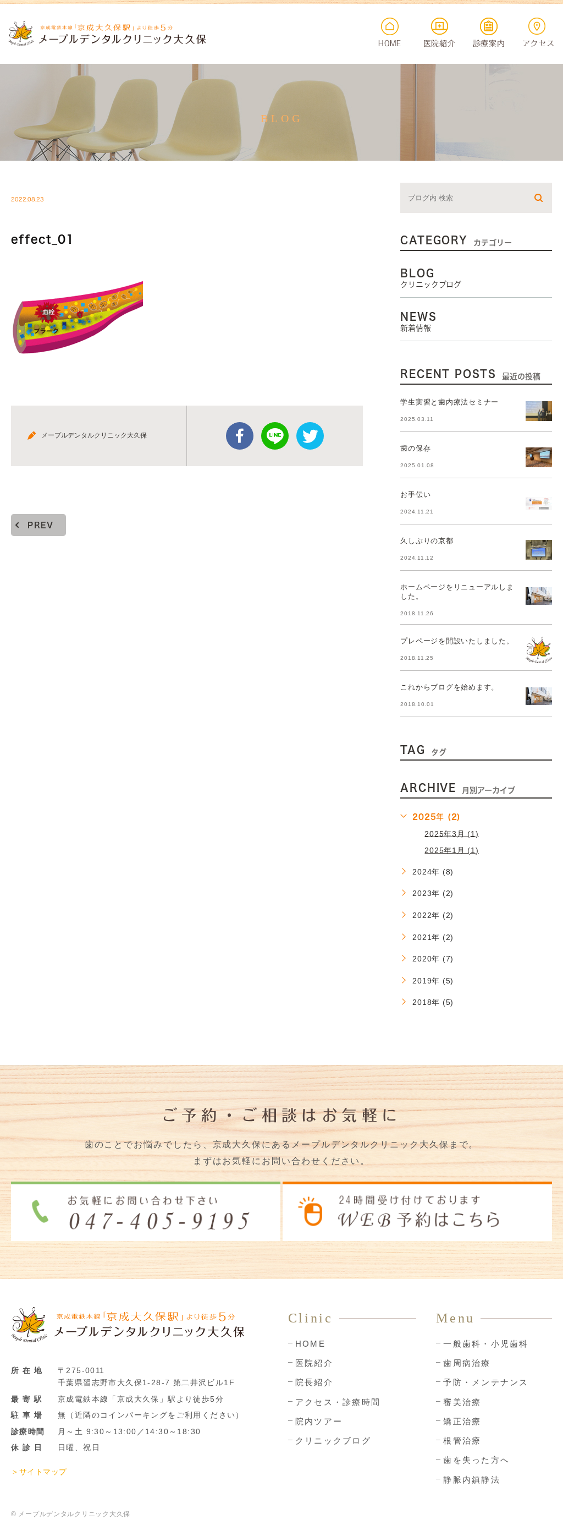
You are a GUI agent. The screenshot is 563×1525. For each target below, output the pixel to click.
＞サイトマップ (39, 1471)
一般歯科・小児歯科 (485, 1343)
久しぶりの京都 (426, 541)
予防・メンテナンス (485, 1382)
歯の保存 (415, 448)
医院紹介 (314, 1363)
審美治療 (462, 1402)
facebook (239, 436)
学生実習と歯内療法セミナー (449, 402)
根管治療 (462, 1440)
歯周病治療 (466, 1363)
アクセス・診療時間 (337, 1402)
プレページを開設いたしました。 (457, 641)
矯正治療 (462, 1421)
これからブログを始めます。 (449, 687)
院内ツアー (319, 1421)
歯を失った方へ (476, 1459)
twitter (310, 436)
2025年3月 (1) (451, 833)
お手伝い (415, 494)
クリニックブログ (333, 1440)
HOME (310, 1343)
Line (275, 436)
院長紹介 (314, 1382)
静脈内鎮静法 (471, 1479)
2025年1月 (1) (451, 849)
